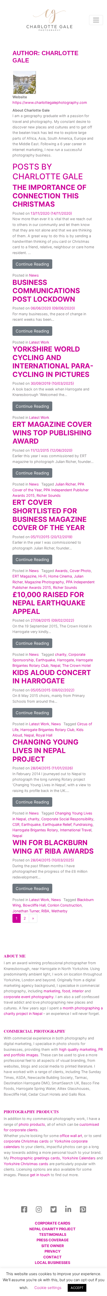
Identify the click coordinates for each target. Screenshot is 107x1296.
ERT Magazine (24, 576)
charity (60, 654)
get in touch (40, 1175)
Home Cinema (60, 576)
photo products (32, 1124)
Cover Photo (80, 571)
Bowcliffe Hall (34, 905)
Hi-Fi (42, 576)
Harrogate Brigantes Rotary (35, 830)
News (34, 275)
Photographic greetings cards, (35, 1158)
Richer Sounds (49, 495)
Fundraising (83, 824)
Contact (52, 1257)
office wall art (70, 1135)
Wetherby (59, 911)
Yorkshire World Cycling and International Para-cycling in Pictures (52, 362)
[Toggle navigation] (96, 20)
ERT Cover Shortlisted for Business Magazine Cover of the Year (49, 515)
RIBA (45, 911)
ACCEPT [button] (77, 1288)
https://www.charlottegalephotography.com (49, 102)
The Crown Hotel (76, 665)
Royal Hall (44, 735)
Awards (61, 571)
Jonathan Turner (25, 911)
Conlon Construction (65, 905)
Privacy (52, 1251)
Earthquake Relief (57, 824)
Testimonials (52, 1234)
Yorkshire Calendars (79, 1158)
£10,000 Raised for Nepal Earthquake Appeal (48, 603)
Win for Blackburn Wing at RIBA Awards (53, 846)
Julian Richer (65, 484)
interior (78, 991)
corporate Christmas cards (27, 1141)
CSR (15, 824)
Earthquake (45, 660)
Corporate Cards (52, 1223)
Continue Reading (32, 264)
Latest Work (39, 342)
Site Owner (52, 1246)
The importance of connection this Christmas (49, 195)
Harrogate (65, 660)
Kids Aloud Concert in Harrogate (51, 676)
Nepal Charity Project (52, 1229)
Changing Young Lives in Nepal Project (45, 750)
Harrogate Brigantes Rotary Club (47, 729)
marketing (52, 991)
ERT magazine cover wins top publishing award (52, 432)
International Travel (75, 830)
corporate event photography (29, 997)
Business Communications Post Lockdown (46, 290)
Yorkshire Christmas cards (26, 1164)
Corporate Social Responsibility (67, 819)
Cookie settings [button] (47, 1287)
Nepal (55, 665)
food (66, 991)
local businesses (52, 1262)
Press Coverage (53, 1240)
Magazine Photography (44, 582)
